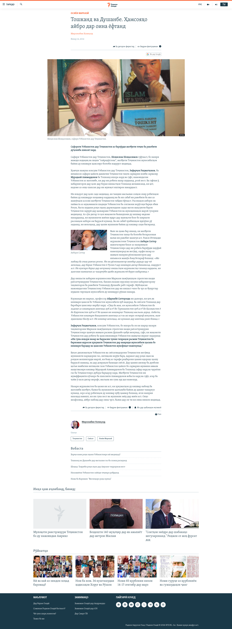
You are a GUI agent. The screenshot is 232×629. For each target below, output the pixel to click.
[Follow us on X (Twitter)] (144, 604)
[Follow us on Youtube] (131, 604)
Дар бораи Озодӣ (41, 603)
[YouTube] (208, 5)
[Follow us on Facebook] (124, 604)
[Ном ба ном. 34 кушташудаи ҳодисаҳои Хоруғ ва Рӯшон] (94, 566)
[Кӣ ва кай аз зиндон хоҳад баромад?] (52, 566)
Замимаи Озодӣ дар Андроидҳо (90, 603)
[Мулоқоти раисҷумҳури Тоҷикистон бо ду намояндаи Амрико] (59, 514)
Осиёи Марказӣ (80, 13)
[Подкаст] (163, 604)
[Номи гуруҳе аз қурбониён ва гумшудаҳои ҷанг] (179, 566)
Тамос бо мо (38, 619)
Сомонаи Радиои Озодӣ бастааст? (49, 609)
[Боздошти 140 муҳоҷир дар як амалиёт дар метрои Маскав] (116, 514)
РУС (200, 4)
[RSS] (156, 604)
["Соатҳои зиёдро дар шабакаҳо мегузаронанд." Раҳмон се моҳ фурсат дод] (172, 514)
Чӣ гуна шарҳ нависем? (44, 614)
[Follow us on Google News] (118, 604)
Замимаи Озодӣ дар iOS (86, 609)
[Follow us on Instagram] (137, 604)
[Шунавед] (216, 5)
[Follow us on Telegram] (150, 604)
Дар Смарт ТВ (81, 614)
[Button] (123, 46)
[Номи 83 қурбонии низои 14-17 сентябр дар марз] (137, 566)
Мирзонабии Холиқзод (82, 34)
